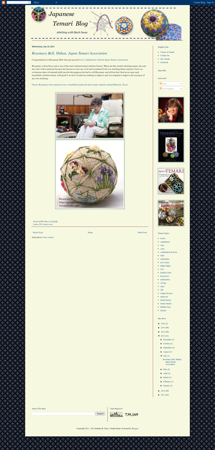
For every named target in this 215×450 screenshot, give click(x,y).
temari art (164, 296)
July (165, 355)
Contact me (164, 55)
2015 (163, 327)
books (162, 238)
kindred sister (48, 224)
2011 (163, 394)
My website (165, 58)
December (167, 339)
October (166, 343)
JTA (40, 224)
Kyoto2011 (164, 276)
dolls (162, 255)
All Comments (168, 88)
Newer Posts (38, 232)
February (167, 381)
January (166, 385)
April (165, 373)
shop (162, 286)
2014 (163, 331)
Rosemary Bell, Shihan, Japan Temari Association (69, 52)
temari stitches (166, 303)
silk (161, 289)
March (166, 377)
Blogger (135, 428)
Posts (164, 83)
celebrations (165, 241)
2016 (163, 323)
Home (90, 232)
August (166, 351)
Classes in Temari (167, 52)
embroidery (164, 259)
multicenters (165, 279)
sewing (163, 282)
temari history (165, 300)
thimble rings (165, 306)
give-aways (164, 262)
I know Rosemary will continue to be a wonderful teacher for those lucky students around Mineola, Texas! (80, 84)
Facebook (164, 62)
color (162, 248)
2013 (163, 335)
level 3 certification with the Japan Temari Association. (103, 59)
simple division (166, 293)
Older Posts (142, 232)
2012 (163, 390)
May (165, 369)
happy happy (165, 265)
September (167, 347)
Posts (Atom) (48, 237)
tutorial (163, 310)
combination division (168, 252)
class (162, 245)
